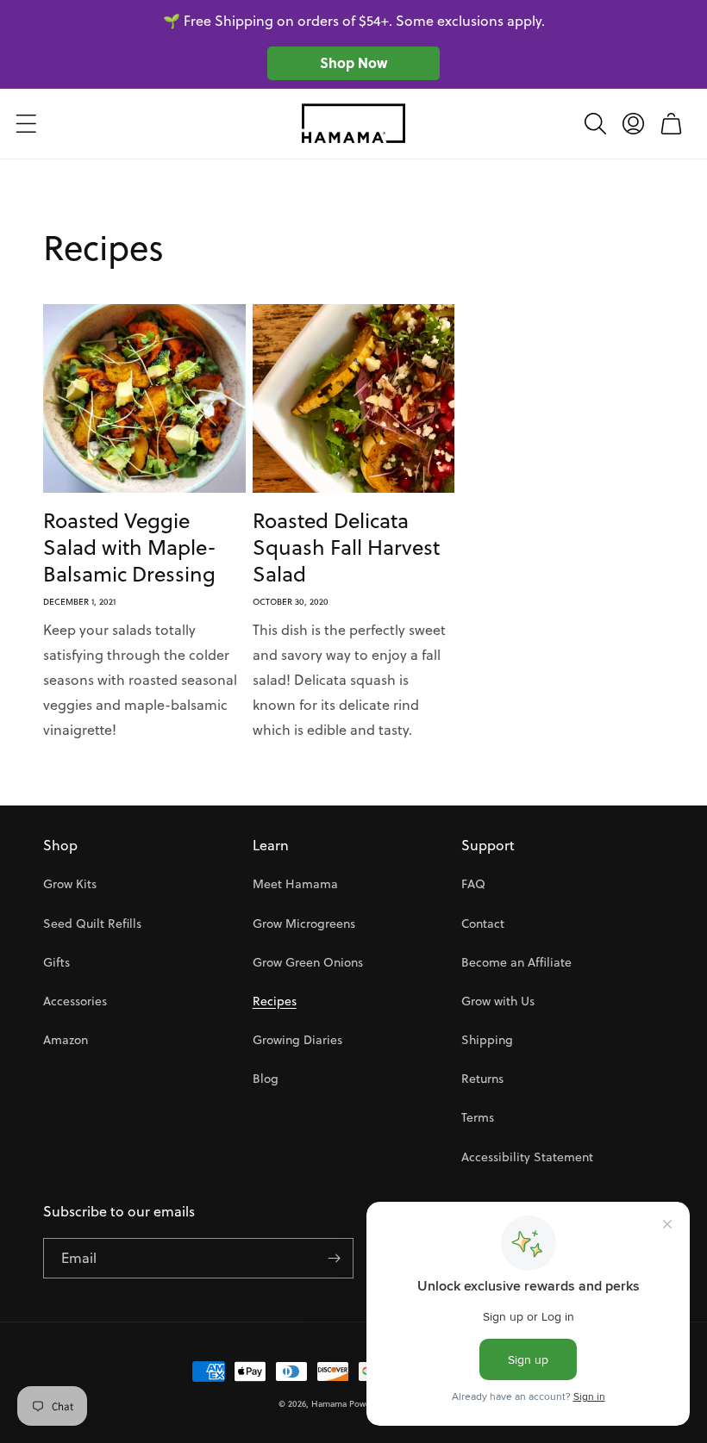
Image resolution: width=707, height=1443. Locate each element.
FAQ (473, 884)
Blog (265, 1078)
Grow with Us (498, 1001)
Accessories (75, 1001)
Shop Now (353, 62)
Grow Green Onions (308, 962)
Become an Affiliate (516, 962)
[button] (26, 123)
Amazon (65, 1039)
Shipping (487, 1039)
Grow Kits (70, 884)
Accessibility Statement (527, 1157)
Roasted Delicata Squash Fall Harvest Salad (346, 547)
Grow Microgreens (304, 923)
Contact (482, 923)
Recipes (275, 1001)
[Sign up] (334, 1258)
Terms (477, 1117)
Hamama (329, 1403)
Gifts (56, 962)
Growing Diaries (297, 1039)
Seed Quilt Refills (92, 923)
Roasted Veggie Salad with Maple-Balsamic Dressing (129, 547)
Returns (482, 1078)
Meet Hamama (295, 884)
